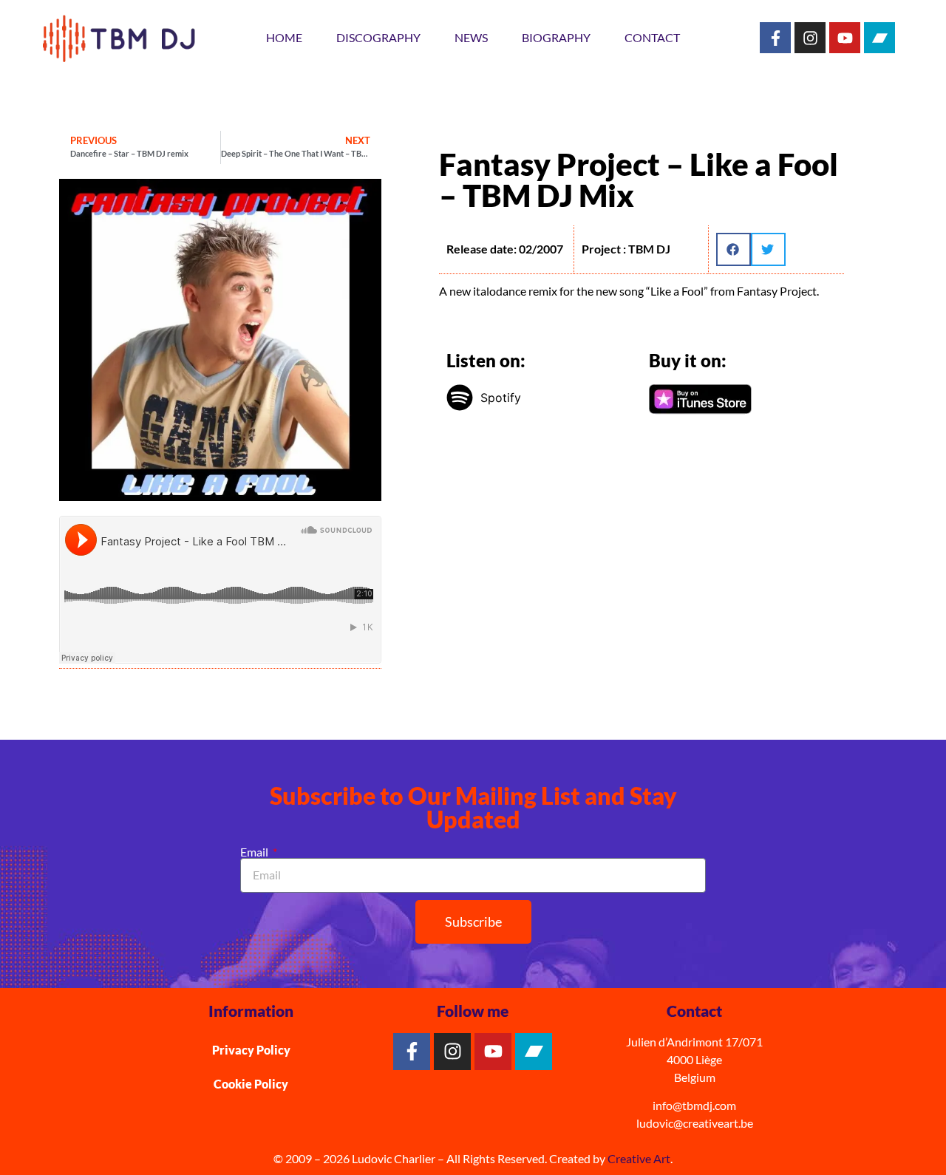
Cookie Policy (251, 1084)
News (471, 37)
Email (255, 852)
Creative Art (639, 1158)
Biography (556, 37)
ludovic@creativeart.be (694, 1123)
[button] (733, 249)
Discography (378, 37)
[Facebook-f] (775, 37)
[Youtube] (844, 37)
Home (284, 37)
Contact (652, 37)
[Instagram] (810, 37)
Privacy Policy (251, 1050)
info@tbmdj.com (694, 1105)
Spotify (500, 397)
